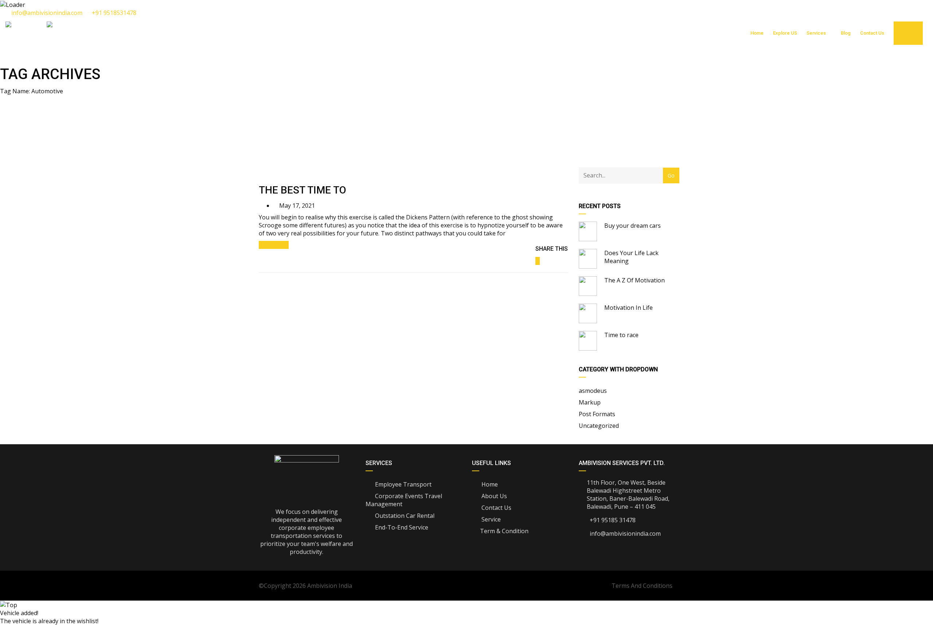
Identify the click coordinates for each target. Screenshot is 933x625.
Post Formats (597, 414)
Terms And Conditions (642, 586)
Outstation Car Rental (404, 516)
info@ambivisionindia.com (46, 13)
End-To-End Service (401, 527)
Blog (846, 33)
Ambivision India (329, 586)
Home (757, 33)
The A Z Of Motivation (634, 280)
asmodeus (593, 391)
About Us (493, 496)
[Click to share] (537, 261)
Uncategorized (599, 426)
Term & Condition (504, 531)
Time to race (621, 335)
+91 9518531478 (113, 13)
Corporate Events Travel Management (404, 500)
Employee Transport (403, 484)
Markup (590, 402)
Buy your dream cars (632, 226)
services (816, 33)
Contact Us (872, 33)
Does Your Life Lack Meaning (631, 257)
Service (490, 519)
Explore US (785, 33)
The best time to (302, 190)
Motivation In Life (628, 308)
